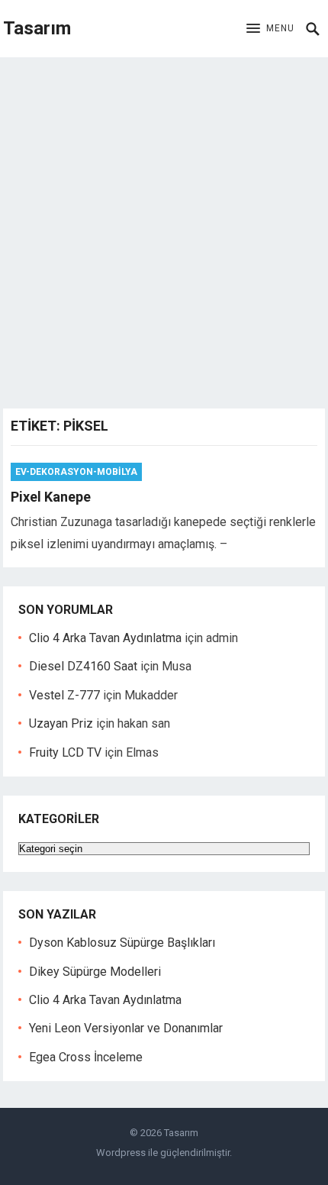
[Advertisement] (164, 229)
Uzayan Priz (61, 723)
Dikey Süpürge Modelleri (95, 971)
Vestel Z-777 (64, 695)
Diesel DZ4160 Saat (83, 666)
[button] (270, 29)
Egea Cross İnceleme (86, 1057)
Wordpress (121, 1152)
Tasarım (37, 28)
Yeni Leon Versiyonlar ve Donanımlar (126, 1028)
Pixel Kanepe (51, 497)
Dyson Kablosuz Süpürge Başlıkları (122, 942)
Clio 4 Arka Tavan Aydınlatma (105, 638)
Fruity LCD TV (65, 752)
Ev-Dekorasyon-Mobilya (76, 472)
